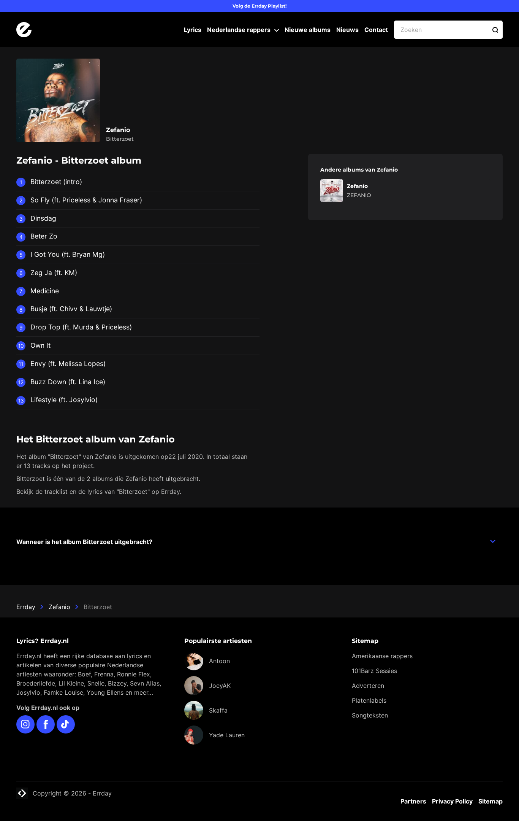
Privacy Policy (452, 801)
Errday (25, 607)
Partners (413, 801)
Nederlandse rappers (239, 29)
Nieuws (347, 29)
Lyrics (192, 29)
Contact (376, 29)
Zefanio (59, 607)
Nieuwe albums (308, 29)
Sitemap (490, 801)
